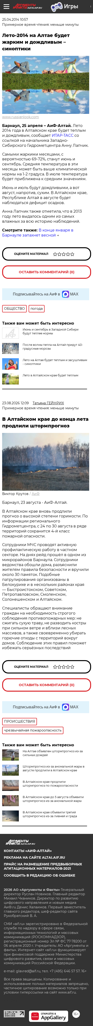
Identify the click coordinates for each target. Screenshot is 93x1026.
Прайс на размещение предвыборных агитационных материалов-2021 (43, 866)
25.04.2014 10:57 (15, 19)
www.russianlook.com (20, 117)
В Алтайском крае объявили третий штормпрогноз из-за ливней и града (50, 814)
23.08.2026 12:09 (15, 403)
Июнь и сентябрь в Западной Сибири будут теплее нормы (50, 331)
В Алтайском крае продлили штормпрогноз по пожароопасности (50, 783)
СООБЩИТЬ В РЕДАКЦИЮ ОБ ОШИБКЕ (39, 875)
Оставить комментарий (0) (46, 272)
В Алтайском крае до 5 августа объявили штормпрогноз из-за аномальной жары (53, 799)
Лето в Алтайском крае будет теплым (50, 375)
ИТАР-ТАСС (62, 135)
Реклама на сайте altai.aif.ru (34, 857)
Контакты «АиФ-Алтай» (28, 851)
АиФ (36, 494)
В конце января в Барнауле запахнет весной (37, 232)
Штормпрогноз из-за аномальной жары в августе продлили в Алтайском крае (53, 768)
